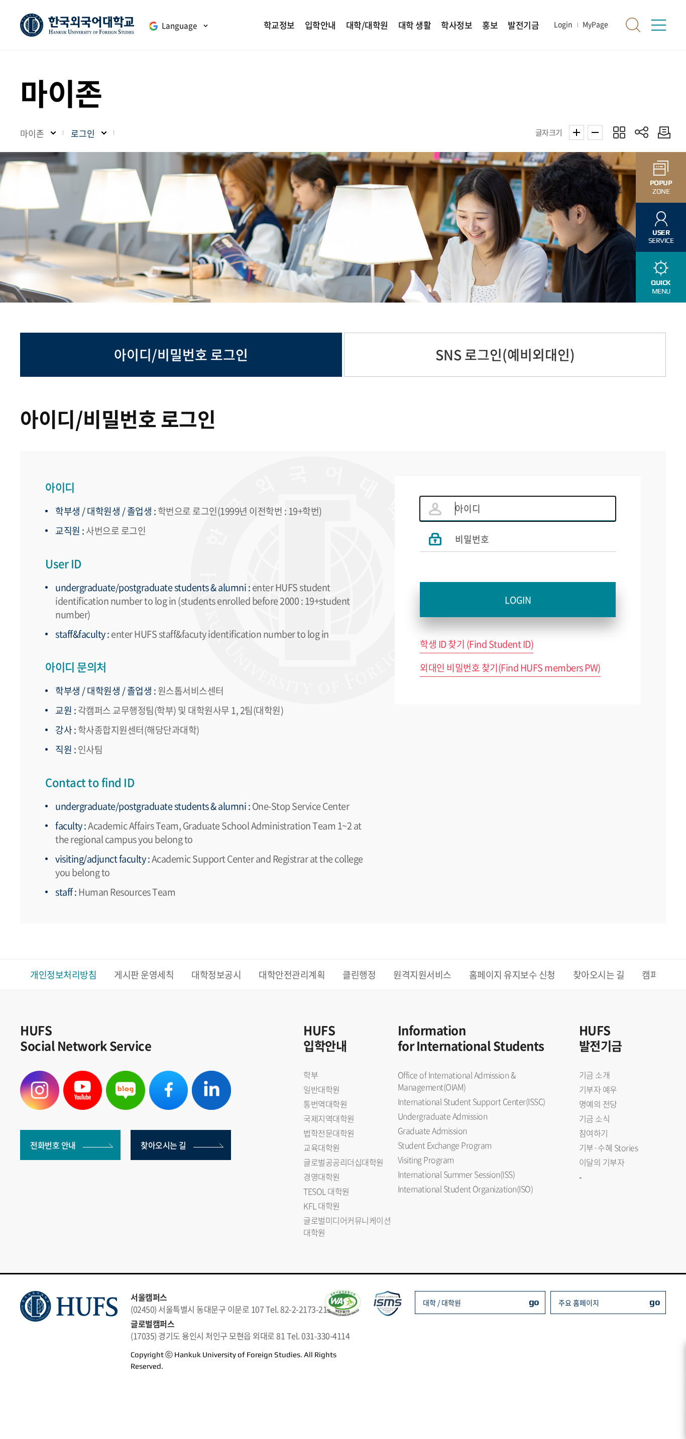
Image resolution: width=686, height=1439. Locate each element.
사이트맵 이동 (658, 25)
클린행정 (359, 974)
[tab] (181, 355)
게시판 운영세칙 (144, 974)
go (534, 1302)
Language (179, 25)
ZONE (661, 187)
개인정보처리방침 (63, 974)
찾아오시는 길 (599, 974)
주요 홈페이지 (578, 1303)
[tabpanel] (343, 665)
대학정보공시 (216, 974)
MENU (661, 286)
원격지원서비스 (422, 974)
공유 (641, 132)
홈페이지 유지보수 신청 (512, 974)
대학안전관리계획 (292, 974)
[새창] (39, 1077)
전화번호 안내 (53, 1145)
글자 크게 (576, 132)
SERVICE (661, 236)
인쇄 (661, 132)
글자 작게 (595, 132)
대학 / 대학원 (442, 1303)
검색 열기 (633, 25)
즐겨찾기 (619, 132)
